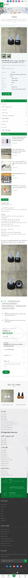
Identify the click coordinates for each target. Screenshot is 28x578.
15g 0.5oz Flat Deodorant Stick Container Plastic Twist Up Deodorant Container (19, 138)
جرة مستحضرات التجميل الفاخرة (6, 538)
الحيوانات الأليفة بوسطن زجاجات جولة (7, 422)
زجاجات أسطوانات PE (4, 461)
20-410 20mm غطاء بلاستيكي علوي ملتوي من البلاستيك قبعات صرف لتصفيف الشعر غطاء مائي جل (21, 405)
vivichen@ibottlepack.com (20, 488)
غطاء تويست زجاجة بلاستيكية (8, 308)
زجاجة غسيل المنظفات (5, 463)
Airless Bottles (5, 118)
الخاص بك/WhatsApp (9, 349)
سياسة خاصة (3, 520)
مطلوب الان (5, 94)
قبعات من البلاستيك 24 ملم (13, 301)
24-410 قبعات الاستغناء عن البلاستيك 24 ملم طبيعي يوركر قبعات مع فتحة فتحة (7, 405)
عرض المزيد (14, 143)
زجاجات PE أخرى (4, 465)
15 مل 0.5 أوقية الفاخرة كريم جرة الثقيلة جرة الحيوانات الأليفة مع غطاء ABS (19, 163)
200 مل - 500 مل (4, 454)
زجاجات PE (4, 110)
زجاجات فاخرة (5, 113)
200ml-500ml (4, 418)
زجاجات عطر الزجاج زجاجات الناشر (7, 475)
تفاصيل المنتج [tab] (4, 199)
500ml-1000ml (4, 420)
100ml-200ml (3, 416)
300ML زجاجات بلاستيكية (5, 531)
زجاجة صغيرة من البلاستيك (5, 543)
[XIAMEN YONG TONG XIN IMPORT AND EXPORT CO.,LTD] (6, 4)
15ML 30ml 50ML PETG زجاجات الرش (19, 174)
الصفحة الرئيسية (3, 504)
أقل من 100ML (3, 414)
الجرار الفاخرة (5, 121)
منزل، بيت (3, 19)
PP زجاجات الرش (4, 471)
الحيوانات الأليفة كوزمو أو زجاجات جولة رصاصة (9, 424)
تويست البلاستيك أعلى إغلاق (8, 306)
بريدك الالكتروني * (8, 355)
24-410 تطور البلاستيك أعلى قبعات (9, 303)
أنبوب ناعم (4, 127)
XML (22, 570)
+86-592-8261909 (13, 494)
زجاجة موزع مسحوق (4, 536)
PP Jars (3, 124)
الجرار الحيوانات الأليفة (7, 107)
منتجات (2, 509)
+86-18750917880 (18, 496)
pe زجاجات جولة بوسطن (5, 458)
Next (25, 397)
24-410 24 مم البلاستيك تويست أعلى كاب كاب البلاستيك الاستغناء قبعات (13, 345)
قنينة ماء (3, 104)
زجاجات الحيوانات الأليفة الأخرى (6, 429)
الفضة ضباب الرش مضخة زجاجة (6, 545)
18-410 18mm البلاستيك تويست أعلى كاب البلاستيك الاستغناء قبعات (19, 186)
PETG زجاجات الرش (4, 473)
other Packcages (6, 130)
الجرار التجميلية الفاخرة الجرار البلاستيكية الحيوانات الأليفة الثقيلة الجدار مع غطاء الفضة (18, 151)
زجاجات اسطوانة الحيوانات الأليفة (6, 425)
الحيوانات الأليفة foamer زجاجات (7, 427)
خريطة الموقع (3, 518)
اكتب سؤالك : (7, 361)
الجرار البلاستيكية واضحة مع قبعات (7, 541)
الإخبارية (2, 511)
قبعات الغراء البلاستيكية (20, 306)
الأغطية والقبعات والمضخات (12, 19)
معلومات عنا (3, 506)
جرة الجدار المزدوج (4, 534)
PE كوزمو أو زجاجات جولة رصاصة (7, 459)
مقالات (2, 516)
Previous (2, 397)
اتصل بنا (2, 513)
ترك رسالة (14, 575)
